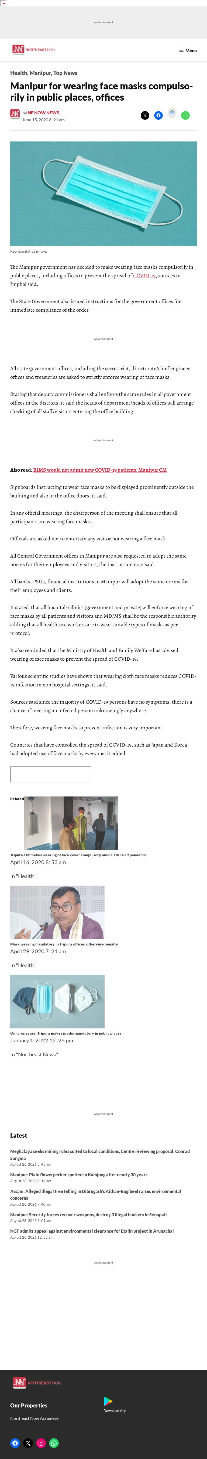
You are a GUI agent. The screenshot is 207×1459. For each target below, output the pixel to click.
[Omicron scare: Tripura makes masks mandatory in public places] (57, 1026)
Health (18, 73)
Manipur (40, 73)
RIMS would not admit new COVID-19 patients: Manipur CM (100, 470)
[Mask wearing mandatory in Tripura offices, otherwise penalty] (57, 937)
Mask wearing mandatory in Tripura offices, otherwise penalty (64, 944)
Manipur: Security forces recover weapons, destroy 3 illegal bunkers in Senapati (88, 1214)
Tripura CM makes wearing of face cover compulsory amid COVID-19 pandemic (78, 855)
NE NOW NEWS (43, 112)
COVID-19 (144, 275)
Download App (115, 1411)
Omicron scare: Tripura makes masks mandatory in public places (65, 1033)
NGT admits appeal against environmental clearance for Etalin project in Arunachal (92, 1231)
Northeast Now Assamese (34, 1418)
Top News (65, 73)
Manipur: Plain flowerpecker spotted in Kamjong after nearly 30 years (78, 1174)
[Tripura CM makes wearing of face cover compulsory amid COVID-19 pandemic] (71, 848)
